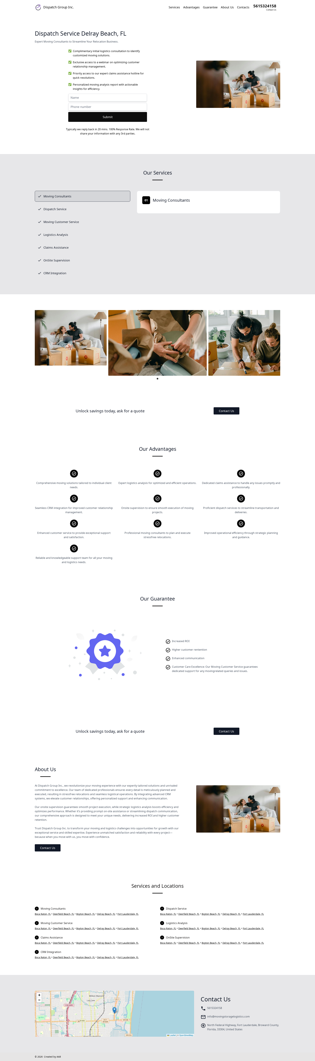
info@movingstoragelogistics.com (228, 1016)
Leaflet (172, 1035)
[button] (114, 1010)
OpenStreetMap (186, 1035)
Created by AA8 (52, 1056)
